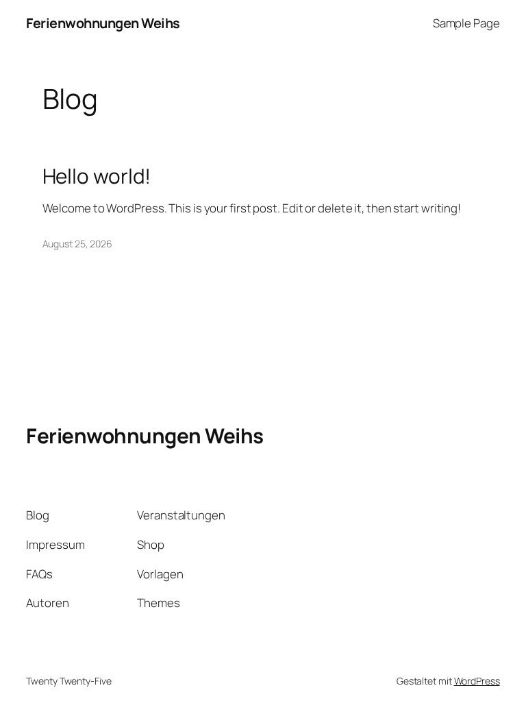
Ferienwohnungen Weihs (103, 23)
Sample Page (466, 23)
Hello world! (96, 175)
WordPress (477, 680)
